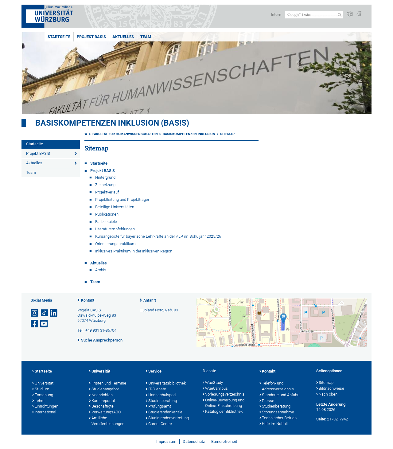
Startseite (59, 36)
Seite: (321, 419)
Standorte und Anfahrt (281, 394)
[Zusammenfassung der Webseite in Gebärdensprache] (358, 14)
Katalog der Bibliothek (224, 411)
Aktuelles (123, 36)
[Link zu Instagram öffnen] (35, 313)
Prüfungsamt (159, 406)
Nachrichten (102, 394)
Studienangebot (105, 389)
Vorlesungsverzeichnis (224, 394)
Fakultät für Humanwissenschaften (125, 134)
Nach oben (328, 394)
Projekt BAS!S (91, 36)
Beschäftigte (102, 406)
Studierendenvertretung (168, 418)
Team (145, 36)
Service (154, 371)
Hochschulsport (162, 394)
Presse (268, 400)
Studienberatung (162, 400)
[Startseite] (86, 134)
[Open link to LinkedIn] (54, 313)
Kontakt (87, 300)
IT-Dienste (157, 389)
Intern (276, 14)
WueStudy (214, 382)
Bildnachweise (331, 388)
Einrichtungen (46, 406)
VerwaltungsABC (106, 412)
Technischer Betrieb (279, 418)
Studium (42, 389)
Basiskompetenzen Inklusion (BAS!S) (112, 122)
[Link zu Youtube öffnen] (44, 323)
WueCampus (216, 388)
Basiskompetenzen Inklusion (189, 134)
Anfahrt (149, 300)
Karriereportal (103, 400)
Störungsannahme (278, 412)
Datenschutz (194, 441)
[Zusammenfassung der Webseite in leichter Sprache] (349, 14)
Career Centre (160, 423)
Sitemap (227, 134)
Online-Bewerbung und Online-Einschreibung (224, 403)
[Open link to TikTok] (44, 313)
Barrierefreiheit (224, 441)
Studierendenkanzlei (165, 412)
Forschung (44, 394)
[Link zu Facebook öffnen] (35, 323)
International (45, 412)
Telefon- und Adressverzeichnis (278, 386)
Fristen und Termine (108, 383)
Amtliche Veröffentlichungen (107, 421)
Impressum (166, 441)
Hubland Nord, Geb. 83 (159, 310)
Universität (44, 383)
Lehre (40, 400)
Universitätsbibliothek (167, 383)
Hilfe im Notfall (275, 423)
